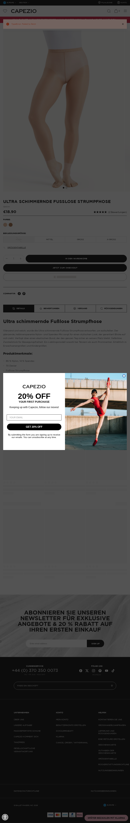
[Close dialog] (124, 375)
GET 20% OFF (34, 426)
